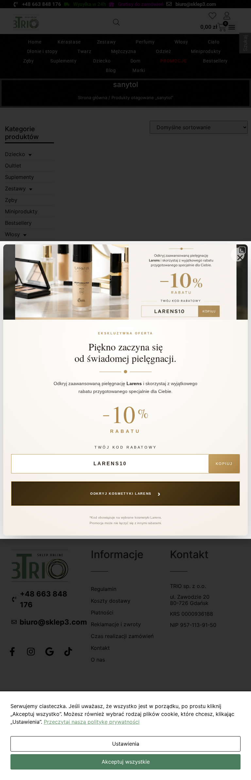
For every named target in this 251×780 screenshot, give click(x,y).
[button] (242, 250)
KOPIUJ (224, 464)
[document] (125, 390)
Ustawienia (125, 743)
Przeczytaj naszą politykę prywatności (92, 721)
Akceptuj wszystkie (126, 761)
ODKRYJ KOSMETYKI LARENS (125, 493)
